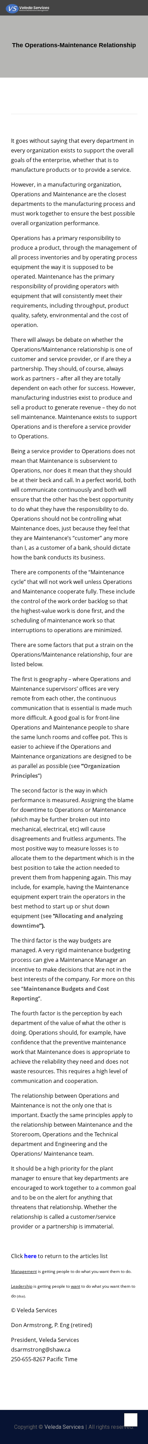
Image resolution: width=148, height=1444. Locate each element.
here (29, 1256)
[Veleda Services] (27, 8)
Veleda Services (64, 1427)
